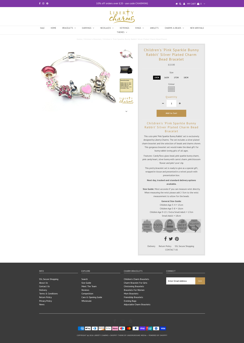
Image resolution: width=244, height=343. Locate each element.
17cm (176, 77)
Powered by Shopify (158, 335)
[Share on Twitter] (171, 239)
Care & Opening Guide (91, 297)
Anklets (154, 28)
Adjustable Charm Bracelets (137, 304)
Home (53, 28)
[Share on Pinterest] (177, 239)
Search (84, 279)
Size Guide (86, 282)
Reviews (85, 290)
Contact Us (44, 286)
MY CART (194, 3)
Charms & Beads (173, 28)
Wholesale (86, 300)
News (41, 304)
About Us (43, 282)
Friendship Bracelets (133, 297)
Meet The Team (89, 286)
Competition (87, 293)
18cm (186, 77)
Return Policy (165, 246)
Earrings (86, 28)
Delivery (151, 246)
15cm (156, 77)
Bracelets (67, 28)
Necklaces (105, 28)
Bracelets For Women (134, 290)
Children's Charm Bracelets (136, 279)
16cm (166, 77)
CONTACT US (171, 249)
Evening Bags (130, 300)
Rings (138, 28)
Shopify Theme (117, 335)
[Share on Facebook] (165, 239)
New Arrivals (197, 28)
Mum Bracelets (131, 293)
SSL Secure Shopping (184, 246)
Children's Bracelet (92, 39)
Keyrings (124, 28)
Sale (42, 28)
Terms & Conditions (48, 293)
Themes (120, 32)
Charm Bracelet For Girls (135, 282)
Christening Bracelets (134, 286)
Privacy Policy (45, 300)
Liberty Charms (101, 335)
